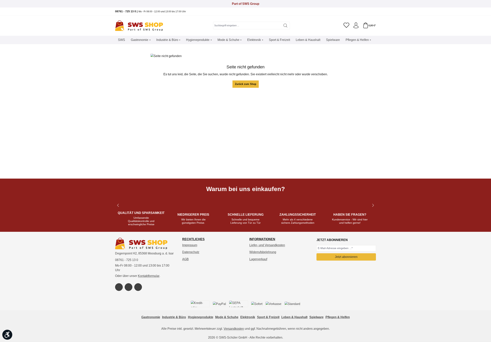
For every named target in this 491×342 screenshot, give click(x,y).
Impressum (189, 245)
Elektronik (247, 317)
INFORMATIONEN (262, 239)
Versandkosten (234, 328)
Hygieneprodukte (200, 317)
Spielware (316, 317)
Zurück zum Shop (245, 84)
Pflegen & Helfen (337, 317)
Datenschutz (190, 252)
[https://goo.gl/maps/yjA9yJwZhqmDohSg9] (138, 287)
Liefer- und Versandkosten (267, 245)
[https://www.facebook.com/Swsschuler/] (119, 287)
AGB (185, 259)
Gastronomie (150, 317)
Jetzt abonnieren (346, 256)
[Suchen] (285, 25)
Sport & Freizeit (268, 317)
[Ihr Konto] (356, 25)
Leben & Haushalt (294, 317)
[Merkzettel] (346, 25)
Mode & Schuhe (226, 317)
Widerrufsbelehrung (262, 252)
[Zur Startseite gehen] (139, 25)
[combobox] (247, 25)
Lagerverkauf (258, 259)
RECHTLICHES (193, 239)
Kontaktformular (148, 275)
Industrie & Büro (174, 317)
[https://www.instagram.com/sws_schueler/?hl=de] (128, 287)
